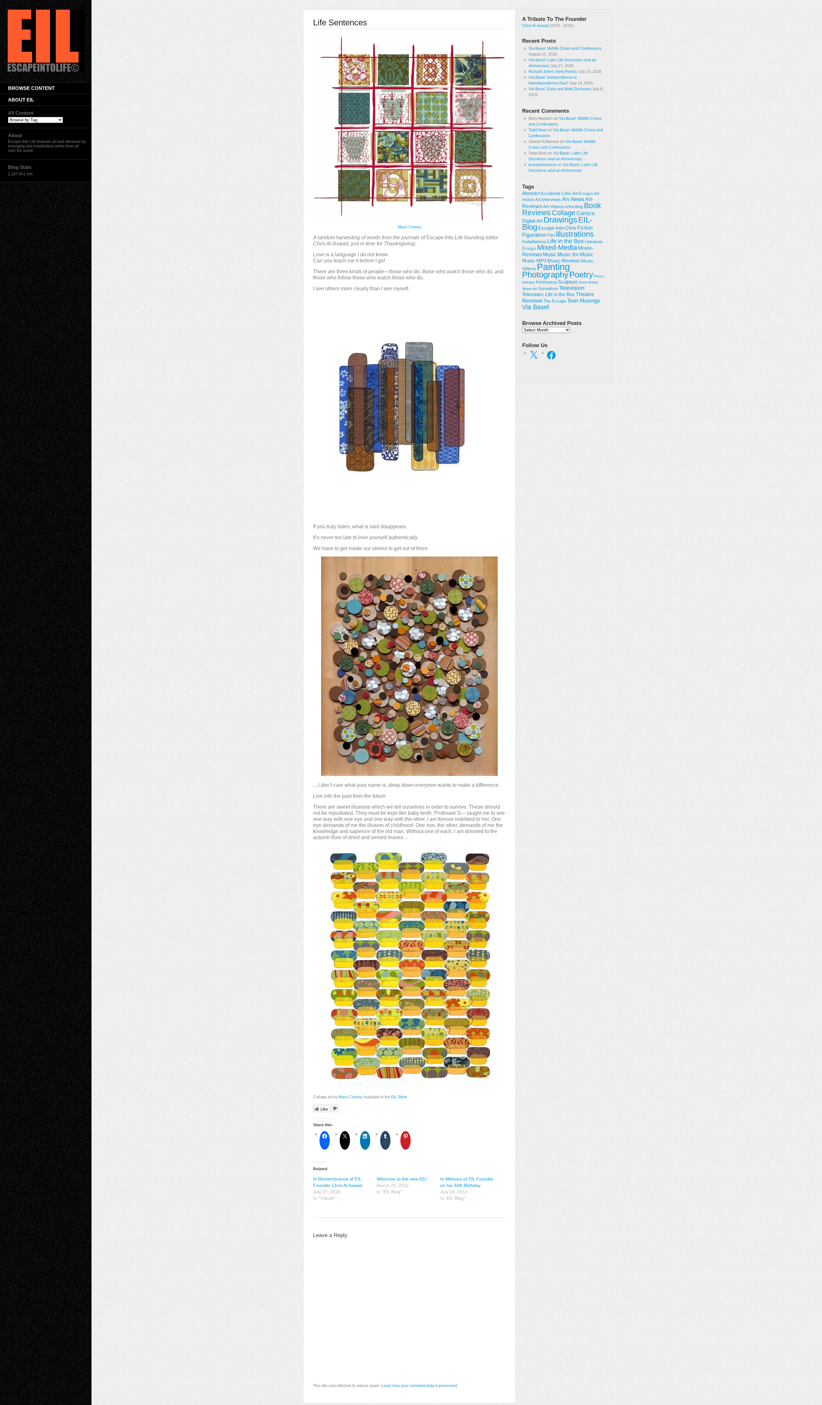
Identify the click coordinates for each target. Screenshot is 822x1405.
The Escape (555, 301)
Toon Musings (583, 300)
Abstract (531, 193)
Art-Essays (582, 193)
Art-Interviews (548, 199)
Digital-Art (532, 221)
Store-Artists (588, 282)
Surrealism (548, 288)
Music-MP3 (534, 260)
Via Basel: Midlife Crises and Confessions (565, 48)
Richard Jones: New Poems (553, 71)
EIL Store (399, 1097)
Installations (534, 241)
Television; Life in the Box (548, 294)
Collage (563, 213)
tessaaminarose (542, 164)
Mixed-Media (557, 247)
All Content (20, 113)
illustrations (575, 234)
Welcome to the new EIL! (402, 1178)
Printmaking (546, 282)
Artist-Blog (574, 207)
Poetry (581, 274)
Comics (585, 213)
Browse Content (31, 88)
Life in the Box (565, 241)
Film (551, 235)
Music (549, 254)
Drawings (560, 219)
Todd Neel (538, 130)
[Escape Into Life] (46, 70)
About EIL (21, 99)
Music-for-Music (575, 254)
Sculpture (568, 282)
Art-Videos (553, 206)
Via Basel (535, 307)
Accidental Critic (556, 193)
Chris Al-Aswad (535, 25)
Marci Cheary (409, 227)
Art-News (573, 199)
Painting (553, 266)
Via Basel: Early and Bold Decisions (560, 89)
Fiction (585, 228)
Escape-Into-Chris (557, 228)
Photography (545, 274)
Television (571, 288)
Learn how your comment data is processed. (419, 1385)
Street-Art (529, 289)
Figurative (534, 235)
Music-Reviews (563, 260)
